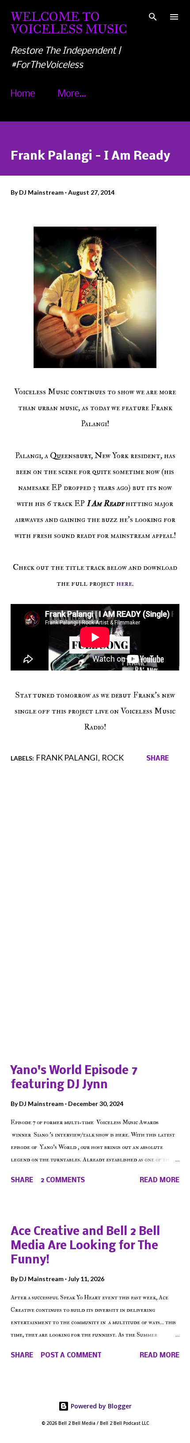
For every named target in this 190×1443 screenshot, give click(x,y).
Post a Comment (71, 1355)
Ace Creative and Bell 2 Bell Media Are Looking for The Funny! (85, 1246)
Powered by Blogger (100, 1406)
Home (23, 94)
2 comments (63, 1180)
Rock (113, 757)
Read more (159, 1180)
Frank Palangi (67, 757)
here (124, 583)
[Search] (153, 16)
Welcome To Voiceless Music (69, 23)
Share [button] (157, 758)
